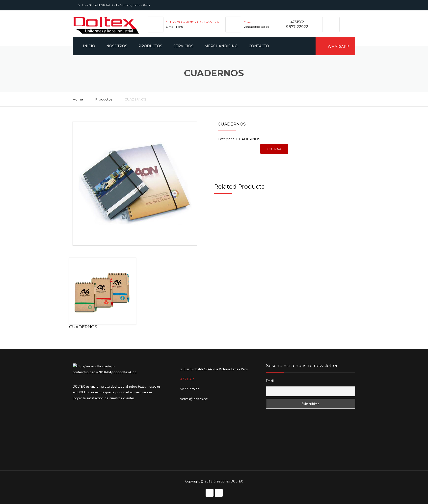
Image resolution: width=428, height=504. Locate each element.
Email (270, 380)
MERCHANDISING (221, 46)
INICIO (89, 46)
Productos (103, 99)
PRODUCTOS (150, 46)
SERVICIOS (183, 46)
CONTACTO (259, 46)
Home (78, 99)
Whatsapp (338, 46)
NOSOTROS (116, 46)
